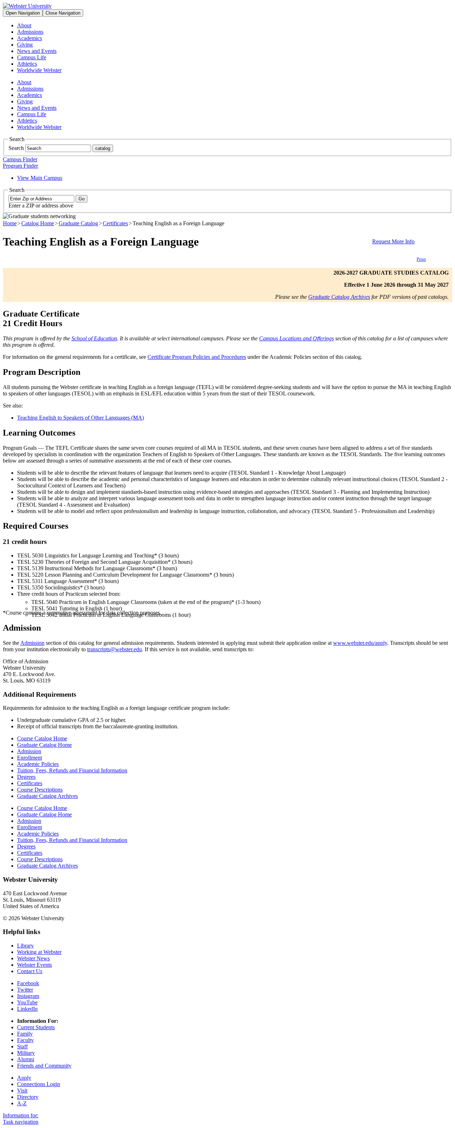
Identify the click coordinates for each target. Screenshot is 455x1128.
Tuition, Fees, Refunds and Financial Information (72, 770)
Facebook (28, 983)
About (24, 25)
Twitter (25, 990)
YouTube (27, 1002)
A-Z (22, 1103)
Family (25, 1034)
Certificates (115, 223)
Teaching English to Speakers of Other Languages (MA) (80, 418)
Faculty (25, 1040)
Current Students (36, 1027)
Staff (22, 1046)
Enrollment (29, 758)
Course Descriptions (40, 790)
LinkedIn (27, 1009)
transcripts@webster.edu (114, 649)
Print (421, 259)
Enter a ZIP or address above (41, 206)
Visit (22, 1090)
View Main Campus (39, 178)
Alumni (25, 1059)
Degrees (26, 777)
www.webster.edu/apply (360, 643)
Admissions (30, 32)
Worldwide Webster (39, 70)
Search (16, 148)
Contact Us (29, 971)
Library (25, 946)
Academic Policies (38, 764)
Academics (29, 38)
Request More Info (393, 241)
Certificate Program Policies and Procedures (197, 357)
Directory (27, 1097)
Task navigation (20, 1122)
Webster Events (34, 965)
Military (26, 1053)
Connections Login (38, 1084)
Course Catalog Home (42, 738)
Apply (24, 1078)
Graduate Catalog (78, 223)
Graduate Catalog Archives (339, 297)
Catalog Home (37, 223)
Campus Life (31, 57)
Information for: (20, 1115)
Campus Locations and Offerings (296, 338)
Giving (25, 45)
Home (10, 223)
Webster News (33, 958)
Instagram (28, 996)
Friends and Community (44, 1066)
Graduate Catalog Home (44, 745)
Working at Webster (39, 952)
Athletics (27, 64)
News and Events (37, 51)
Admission (32, 643)
